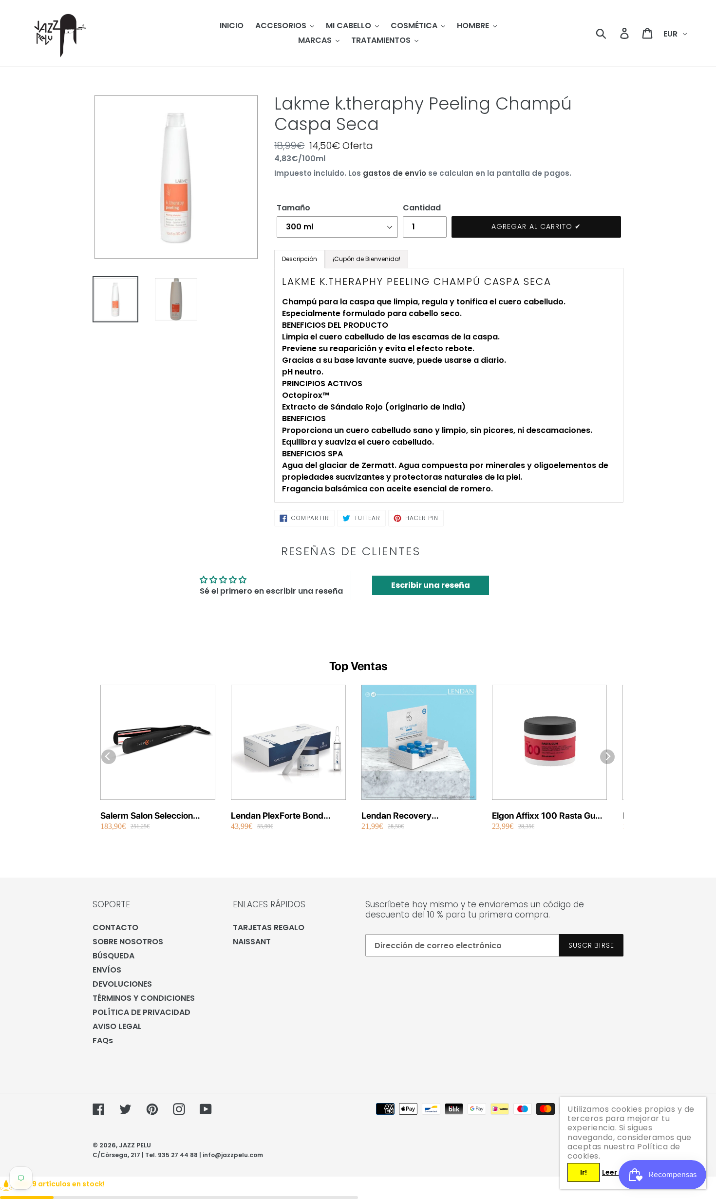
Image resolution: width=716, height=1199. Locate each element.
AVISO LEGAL (117, 1026)
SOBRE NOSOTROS (128, 941)
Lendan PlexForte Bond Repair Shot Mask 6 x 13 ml (285, 816)
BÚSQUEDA (113, 955)
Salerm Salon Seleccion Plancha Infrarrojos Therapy (156, 816)
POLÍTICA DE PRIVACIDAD (141, 1012)
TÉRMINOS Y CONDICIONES (144, 998)
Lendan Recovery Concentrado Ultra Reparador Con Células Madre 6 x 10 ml (407, 816)
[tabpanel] (448, 385)
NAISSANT (252, 941)
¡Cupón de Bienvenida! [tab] (366, 259)
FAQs (103, 1040)
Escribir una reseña (430, 585)
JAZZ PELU (135, 1145)
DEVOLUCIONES (122, 984)
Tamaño (293, 207)
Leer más (618, 1172)
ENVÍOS (107, 969)
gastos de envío (394, 173)
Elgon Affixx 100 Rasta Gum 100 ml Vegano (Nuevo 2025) (547, 816)
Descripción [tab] (299, 259)
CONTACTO (115, 927)
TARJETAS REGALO (268, 927)
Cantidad (422, 207)
